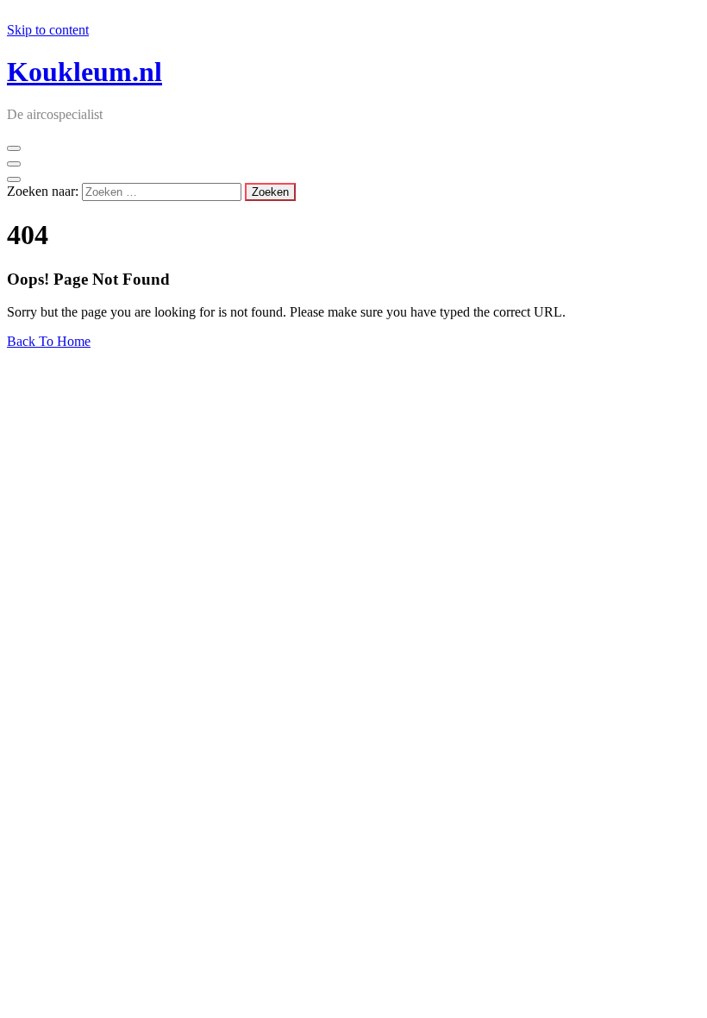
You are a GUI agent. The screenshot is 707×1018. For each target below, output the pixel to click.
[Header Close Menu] (14, 164)
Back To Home (49, 341)
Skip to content (48, 29)
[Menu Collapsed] (14, 148)
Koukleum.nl (84, 71)
